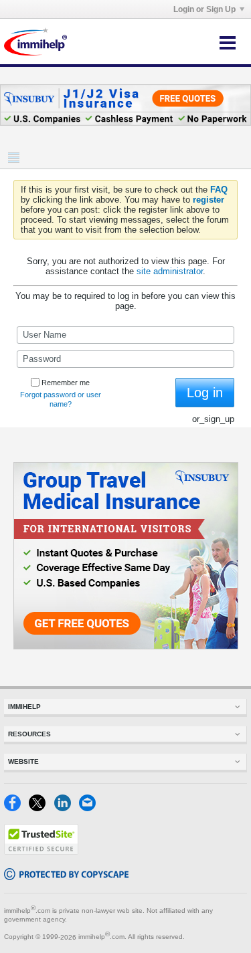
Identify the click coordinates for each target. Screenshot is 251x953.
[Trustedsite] (41, 852)
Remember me (65, 383)
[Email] (90, 808)
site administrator (170, 271)
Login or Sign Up (204, 9)
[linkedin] (66, 808)
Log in (205, 392)
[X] (41, 808)
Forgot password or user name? (60, 399)
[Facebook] (16, 808)
